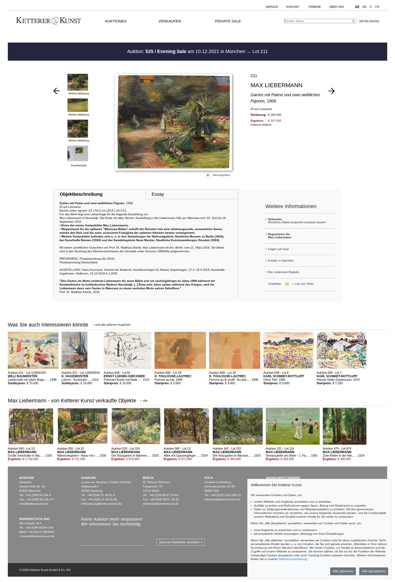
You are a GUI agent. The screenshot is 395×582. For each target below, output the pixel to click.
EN (364, 6)
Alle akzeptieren (374, 571)
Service (272, 6)
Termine (314, 6)
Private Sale (228, 21)
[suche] (354, 21)
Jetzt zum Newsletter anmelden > (180, 542)
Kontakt (293, 6)
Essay (158, 194)
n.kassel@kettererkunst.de (36, 536)
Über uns (336, 6)
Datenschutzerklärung (293, 559)
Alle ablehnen (343, 571)
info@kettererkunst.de (33, 503)
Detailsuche (369, 21)
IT (370, 6)
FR (377, 6)
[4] (56, 91)
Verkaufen (169, 21)
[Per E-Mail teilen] (285, 283)
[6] (331, 91)
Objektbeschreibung (81, 194)
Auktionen (116, 21)
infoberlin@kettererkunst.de (161, 503)
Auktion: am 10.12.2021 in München (186, 51)
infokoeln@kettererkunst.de (222, 499)
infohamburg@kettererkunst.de (101, 503)
